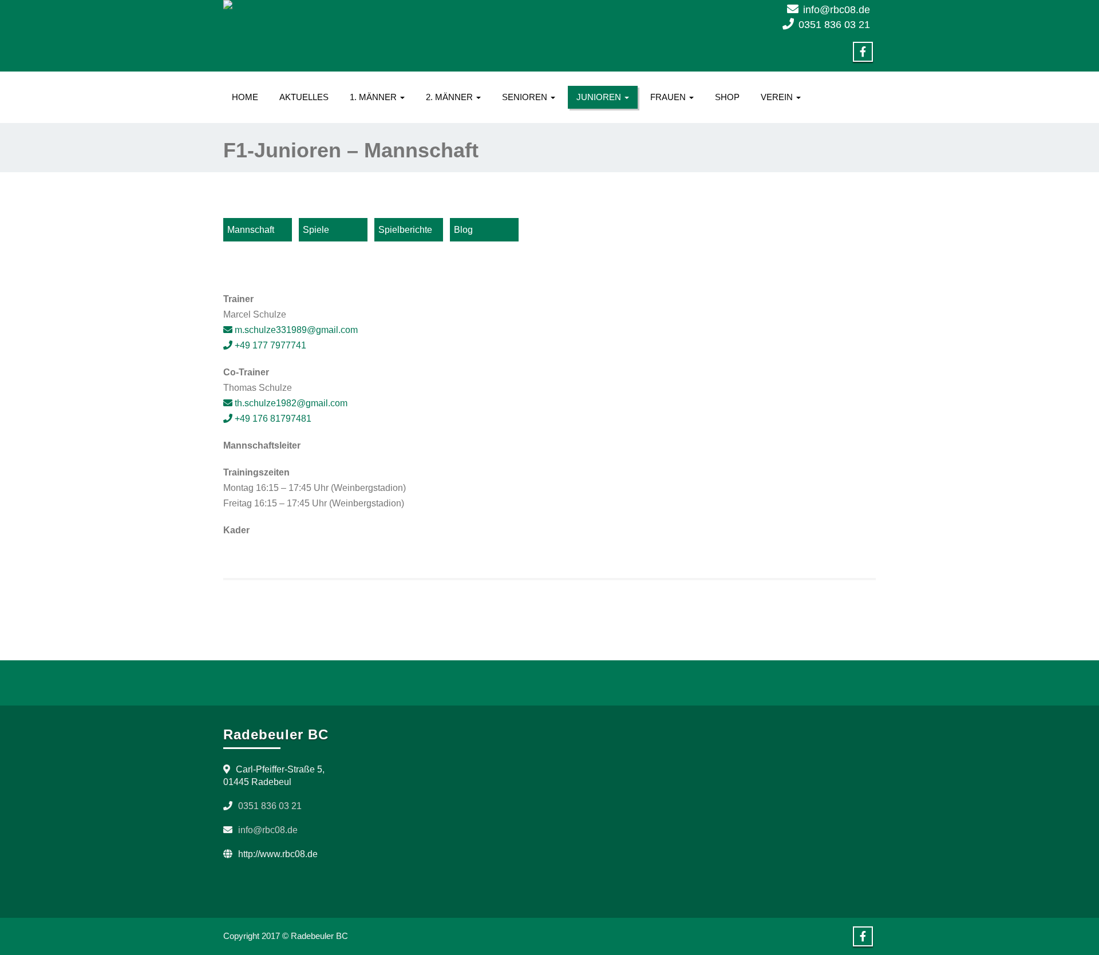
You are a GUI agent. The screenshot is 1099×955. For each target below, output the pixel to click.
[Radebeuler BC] (382, 4)
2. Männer (450, 97)
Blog (463, 230)
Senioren (526, 97)
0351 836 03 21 (834, 24)
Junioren (599, 97)
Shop (727, 97)
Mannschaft (250, 230)
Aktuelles (304, 97)
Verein (778, 97)
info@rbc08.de (836, 9)
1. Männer (374, 97)
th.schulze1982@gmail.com (289, 403)
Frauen (669, 97)
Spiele (316, 230)
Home (245, 97)
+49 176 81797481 (271, 418)
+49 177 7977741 (269, 345)
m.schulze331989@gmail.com (295, 330)
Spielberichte (405, 230)
